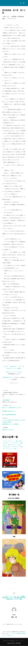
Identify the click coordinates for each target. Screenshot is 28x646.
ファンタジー (6, 596)
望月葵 (21, 597)
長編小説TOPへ (13, 366)
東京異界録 (21, 16)
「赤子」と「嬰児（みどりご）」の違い (11, 444)
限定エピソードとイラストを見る (14, 372)
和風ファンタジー (9, 597)
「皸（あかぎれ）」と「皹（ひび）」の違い (12, 446)
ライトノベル (13, 596)
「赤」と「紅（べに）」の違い (9, 448)
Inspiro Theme (10, 643)
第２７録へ (21, 366)
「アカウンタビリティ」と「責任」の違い (12, 441)
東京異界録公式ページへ (8, 377)
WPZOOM (18, 643)
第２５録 (6, 366)
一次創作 (22, 596)
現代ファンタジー (14, 599)
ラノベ (18, 596)
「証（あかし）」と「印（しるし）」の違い (12, 442)
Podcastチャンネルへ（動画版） (14, 368)
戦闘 (18, 597)
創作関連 (14, 16)
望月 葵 (6, 16)
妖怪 (15, 597)
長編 (3, 18)
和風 (3, 597)
